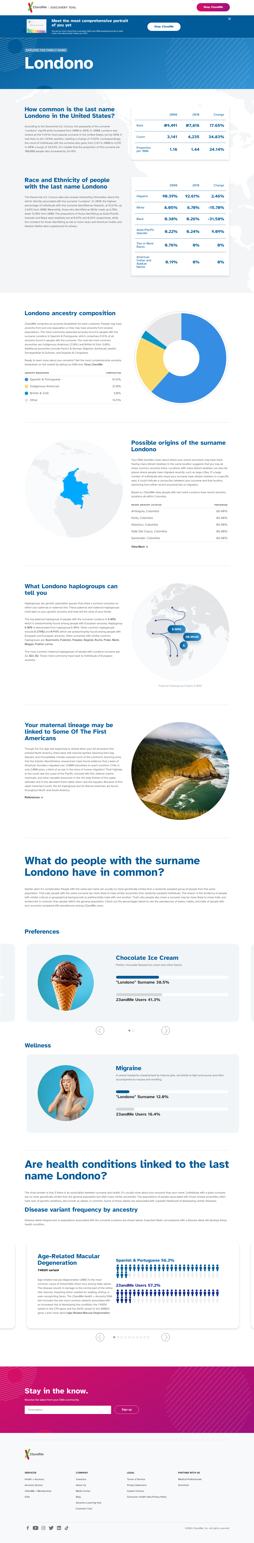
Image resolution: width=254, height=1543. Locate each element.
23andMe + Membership (38, 1491)
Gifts (27, 1497)
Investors (81, 1479)
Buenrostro (52, 640)
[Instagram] (43, 1529)
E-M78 (112, 619)
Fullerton (65, 640)
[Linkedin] (59, 1529)
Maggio (29, 644)
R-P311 (55, 631)
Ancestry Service (34, 1485)
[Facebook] (28, 1529)
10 (148, 1337)
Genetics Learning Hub (88, 1503)
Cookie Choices (135, 1491)
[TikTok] (67, 1529)
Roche (98, 640)
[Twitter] (51, 1529)
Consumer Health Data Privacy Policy (147, 1497)
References (32, 797)
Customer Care (84, 1508)
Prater (107, 640)
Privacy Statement (137, 1485)
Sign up (127, 1409)
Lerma (49, 644)
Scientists (183, 1485)
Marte (115, 640)
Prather (39, 644)
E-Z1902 (39, 631)
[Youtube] (35, 1529)
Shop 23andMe (164, 26)
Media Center (83, 1491)
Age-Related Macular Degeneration (88, 1313)
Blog (78, 1497)
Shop (213, 7)
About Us (81, 1485)
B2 (30, 655)
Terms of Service (136, 1479)
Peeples (77, 640)
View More (138, 546)
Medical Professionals (190, 1479)
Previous (100, 1030)
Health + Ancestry (34, 1479)
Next (166, 1030)
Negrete (88, 640)
